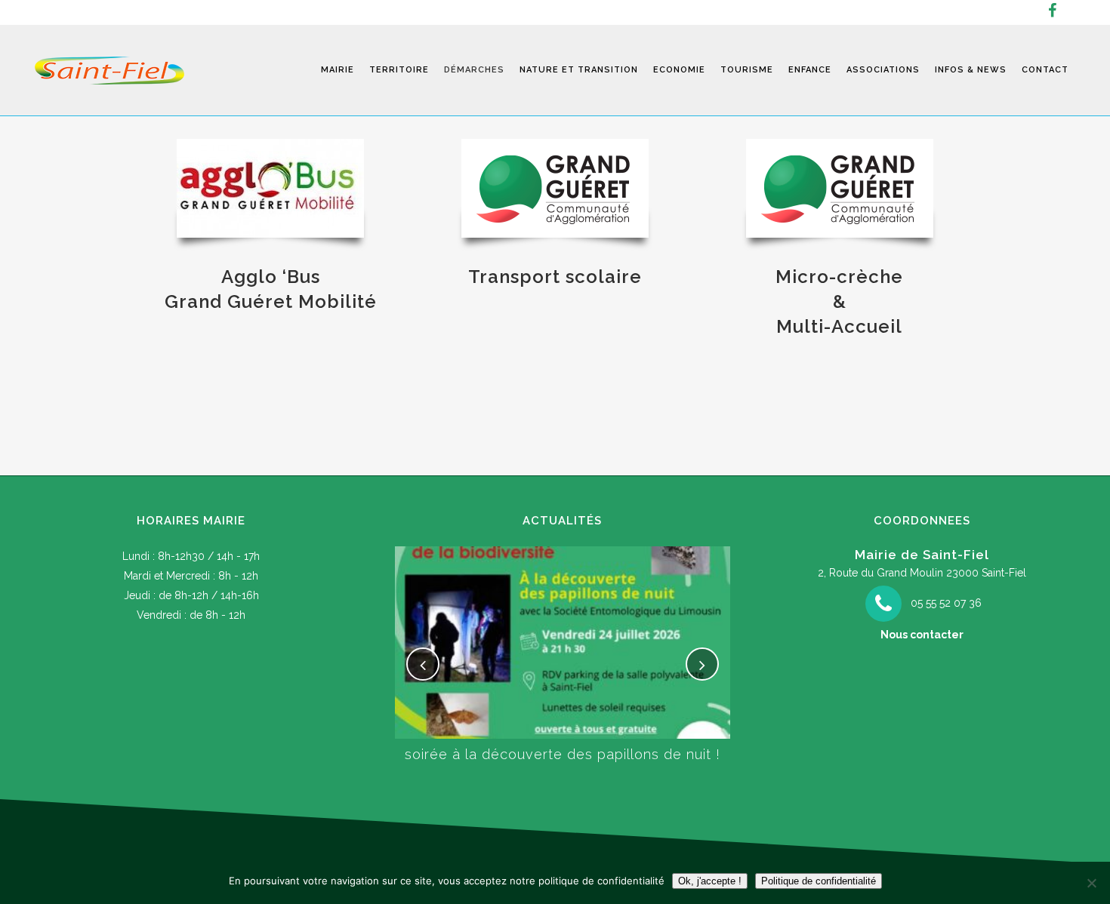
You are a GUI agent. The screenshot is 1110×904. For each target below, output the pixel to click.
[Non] (1091, 882)
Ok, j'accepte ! (710, 881)
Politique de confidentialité (818, 881)
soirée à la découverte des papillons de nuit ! (562, 754)
